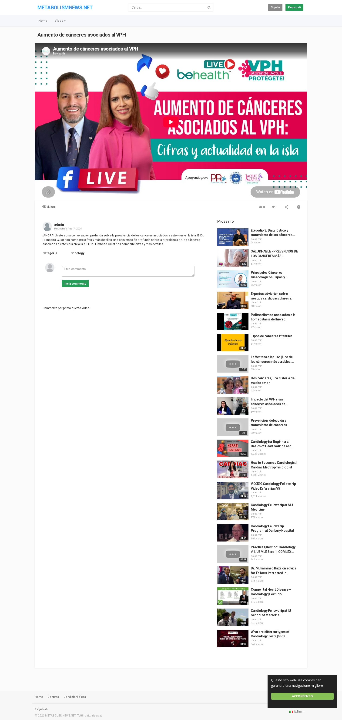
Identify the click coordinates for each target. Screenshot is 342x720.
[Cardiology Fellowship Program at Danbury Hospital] (232, 533)
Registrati (294, 7)
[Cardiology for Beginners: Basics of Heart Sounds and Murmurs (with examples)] (232, 448)
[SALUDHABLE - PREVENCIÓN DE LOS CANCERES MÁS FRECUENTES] (232, 258)
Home (42, 20)
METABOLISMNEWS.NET (65, 7)
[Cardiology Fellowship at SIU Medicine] (232, 512)
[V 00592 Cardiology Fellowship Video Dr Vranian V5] (232, 490)
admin (59, 224)
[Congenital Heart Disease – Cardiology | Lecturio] (232, 596)
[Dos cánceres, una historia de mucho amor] (232, 385)
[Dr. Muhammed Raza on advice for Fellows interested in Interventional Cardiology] (232, 575)
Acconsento (302, 696)
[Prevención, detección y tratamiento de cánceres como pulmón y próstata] (232, 427)
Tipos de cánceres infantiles (271, 336)
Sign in (275, 7)
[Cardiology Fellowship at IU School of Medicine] (232, 617)
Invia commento (75, 283)
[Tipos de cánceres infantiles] (232, 343)
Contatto (53, 697)
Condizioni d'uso (75, 697)
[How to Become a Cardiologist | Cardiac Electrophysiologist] (232, 469)
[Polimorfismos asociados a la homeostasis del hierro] (232, 321)
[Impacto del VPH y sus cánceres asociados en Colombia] (232, 406)
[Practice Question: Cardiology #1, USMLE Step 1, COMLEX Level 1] (232, 554)
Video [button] (59, 20)
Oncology (77, 253)
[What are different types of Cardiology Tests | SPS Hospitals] (232, 638)
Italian (297, 711)
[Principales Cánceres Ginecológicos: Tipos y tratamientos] (232, 279)
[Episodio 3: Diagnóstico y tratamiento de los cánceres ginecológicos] (232, 237)
